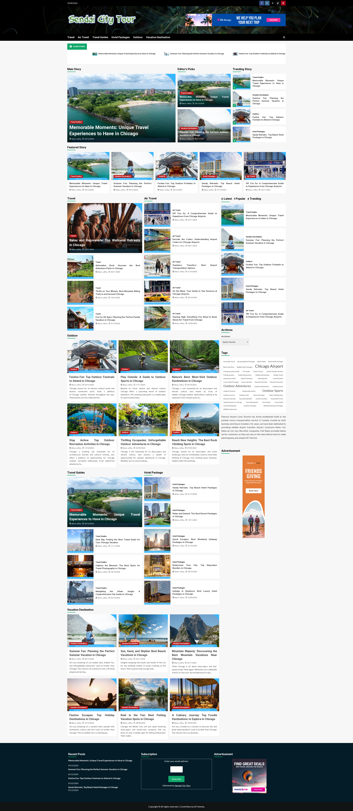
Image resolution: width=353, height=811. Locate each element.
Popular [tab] (240, 198)
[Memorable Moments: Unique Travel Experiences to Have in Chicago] (121, 108)
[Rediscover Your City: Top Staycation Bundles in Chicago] (157, 567)
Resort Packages (259, 395)
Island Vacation (278, 378)
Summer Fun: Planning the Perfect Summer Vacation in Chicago (197, 53)
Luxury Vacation (246, 382)
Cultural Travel (258, 371)
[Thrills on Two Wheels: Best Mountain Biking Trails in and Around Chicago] (80, 293)
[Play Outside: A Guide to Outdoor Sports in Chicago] (143, 356)
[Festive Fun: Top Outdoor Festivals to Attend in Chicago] (241, 117)
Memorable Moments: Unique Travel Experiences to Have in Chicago (127, 53)
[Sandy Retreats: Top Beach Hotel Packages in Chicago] (241, 134)
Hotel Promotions (247, 378)
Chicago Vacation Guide (231, 371)
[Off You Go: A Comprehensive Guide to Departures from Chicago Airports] (265, 166)
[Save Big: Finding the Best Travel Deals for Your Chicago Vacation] (80, 541)
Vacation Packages (250, 406)
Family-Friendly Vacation (274, 371)
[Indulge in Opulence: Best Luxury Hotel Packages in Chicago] (157, 593)
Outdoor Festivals (229, 391)
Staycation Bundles (245, 399)
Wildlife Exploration (230, 409)
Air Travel (83, 37)
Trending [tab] (255, 198)
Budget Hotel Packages (244, 367)
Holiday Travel (278, 375)
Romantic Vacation (229, 399)
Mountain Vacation (261, 382)
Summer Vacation (261, 399)
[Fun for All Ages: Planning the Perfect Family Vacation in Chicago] (80, 319)
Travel (70, 37)
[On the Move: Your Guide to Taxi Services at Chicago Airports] (157, 292)
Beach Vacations (228, 367)
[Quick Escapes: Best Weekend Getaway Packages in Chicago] (157, 541)
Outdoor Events (278, 386)
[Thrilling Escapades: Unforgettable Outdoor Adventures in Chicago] (143, 419)
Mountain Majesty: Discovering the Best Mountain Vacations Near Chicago (194, 655)
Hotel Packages (121, 37)
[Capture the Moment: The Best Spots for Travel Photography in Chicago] (80, 567)
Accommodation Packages (246, 361)
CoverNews (185, 806)
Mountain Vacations (276, 382)
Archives (225, 336)
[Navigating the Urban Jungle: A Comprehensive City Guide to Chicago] (80, 593)
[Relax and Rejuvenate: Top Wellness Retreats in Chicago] (104, 228)
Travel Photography (229, 406)
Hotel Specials (263, 378)
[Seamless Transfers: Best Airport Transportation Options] (157, 267)
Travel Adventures (252, 402)
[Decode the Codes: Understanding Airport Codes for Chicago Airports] (157, 241)
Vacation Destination (158, 37)
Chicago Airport (269, 366)
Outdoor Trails (244, 395)
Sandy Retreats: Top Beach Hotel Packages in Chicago (93, 787)
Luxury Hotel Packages (231, 382)
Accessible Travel (229, 361)
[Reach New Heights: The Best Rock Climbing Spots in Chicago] (194, 419)
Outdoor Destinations (262, 386)
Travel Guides (100, 37)
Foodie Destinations (245, 375)
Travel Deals (266, 402)
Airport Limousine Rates (269, 427)
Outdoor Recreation (249, 391)
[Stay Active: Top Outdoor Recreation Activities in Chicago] (92, 419)
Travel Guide (279, 402)
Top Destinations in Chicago (232, 402)
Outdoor (138, 37)
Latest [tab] (227, 198)
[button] (284, 37)
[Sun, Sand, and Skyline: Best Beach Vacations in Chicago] (143, 630)
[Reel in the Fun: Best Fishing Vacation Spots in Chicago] (143, 694)
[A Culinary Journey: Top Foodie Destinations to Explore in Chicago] (194, 694)
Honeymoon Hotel (229, 378)
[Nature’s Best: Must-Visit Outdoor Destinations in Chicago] (194, 356)
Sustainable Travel (277, 399)
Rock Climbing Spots (276, 395)
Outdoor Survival (229, 395)
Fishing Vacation (228, 375)
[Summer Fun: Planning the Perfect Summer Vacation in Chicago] (241, 99)
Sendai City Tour (182, 785)
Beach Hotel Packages (275, 361)
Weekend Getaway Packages (273, 406)
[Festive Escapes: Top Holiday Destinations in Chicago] (92, 694)
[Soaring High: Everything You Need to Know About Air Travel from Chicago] (157, 318)
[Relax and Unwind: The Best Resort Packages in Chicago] (157, 515)
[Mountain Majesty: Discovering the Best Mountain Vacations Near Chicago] (194, 630)
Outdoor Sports (272, 390)
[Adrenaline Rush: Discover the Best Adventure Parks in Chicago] (80, 267)
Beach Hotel (261, 361)
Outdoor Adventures (237, 386)
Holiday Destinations (262, 375)
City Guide (246, 371)
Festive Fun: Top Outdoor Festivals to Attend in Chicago (261, 53)
